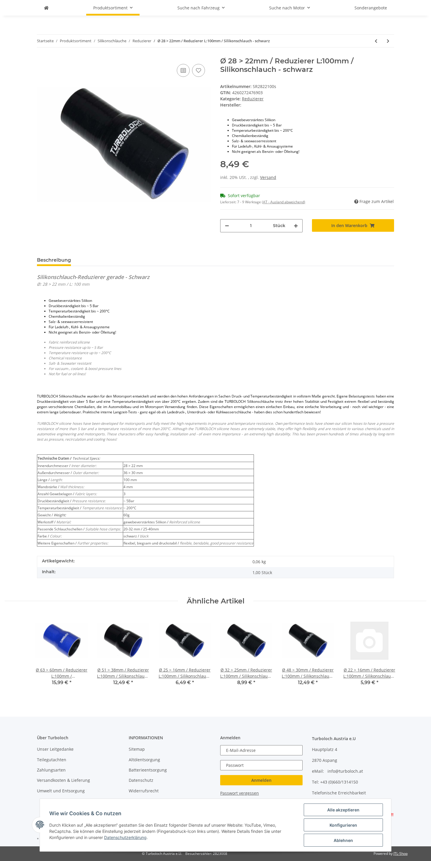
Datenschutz (141, 780)
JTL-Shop (400, 853)
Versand (268, 177)
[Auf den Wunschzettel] (198, 70)
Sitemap (137, 749)
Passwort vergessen (239, 793)
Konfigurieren (343, 825)
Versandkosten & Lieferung (63, 780)
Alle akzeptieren (343, 809)
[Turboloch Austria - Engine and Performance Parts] (46, 8)
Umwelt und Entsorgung (61, 791)
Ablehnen (343, 840)
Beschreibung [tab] (54, 260)
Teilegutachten (51, 759)
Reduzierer (253, 99)
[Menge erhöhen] (295, 225)
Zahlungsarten (51, 770)
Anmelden (261, 780)
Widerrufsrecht (144, 791)
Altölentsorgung (144, 759)
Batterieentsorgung (148, 770)
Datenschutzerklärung (125, 837)
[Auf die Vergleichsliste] (183, 70)
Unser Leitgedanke (55, 749)
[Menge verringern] (226, 225)
